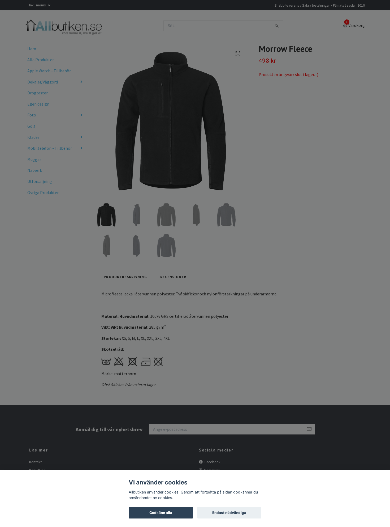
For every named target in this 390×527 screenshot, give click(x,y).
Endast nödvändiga (229, 513)
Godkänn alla (160, 513)
